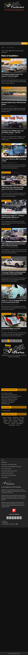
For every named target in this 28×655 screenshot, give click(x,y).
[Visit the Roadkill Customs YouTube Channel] (20, 518)
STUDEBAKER (19, 423)
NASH (9, 422)
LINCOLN (16, 420)
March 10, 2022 (6, 191)
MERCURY (21, 420)
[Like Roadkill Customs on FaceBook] (8, 518)
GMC (23, 419)
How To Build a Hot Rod (6, 393)
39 (17, 340)
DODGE (10, 419)
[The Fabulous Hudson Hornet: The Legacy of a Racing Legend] (14, 65)
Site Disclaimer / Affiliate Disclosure (9, 524)
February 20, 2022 (6, 247)
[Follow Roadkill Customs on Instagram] (10, 518)
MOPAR (5, 422)
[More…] (12, 83)
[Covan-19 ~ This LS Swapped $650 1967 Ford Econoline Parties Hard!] (14, 292)
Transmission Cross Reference (8, 400)
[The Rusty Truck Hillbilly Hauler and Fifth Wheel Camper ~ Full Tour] (14, 122)
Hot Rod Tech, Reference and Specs (9, 399)
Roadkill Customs (12, 78)
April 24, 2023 (5, 106)
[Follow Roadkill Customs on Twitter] (18, 518)
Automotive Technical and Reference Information (11, 466)
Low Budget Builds (5, 403)
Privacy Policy (5, 522)
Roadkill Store (4, 462)
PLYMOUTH (7, 423)
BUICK (4, 417)
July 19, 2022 (5, 134)
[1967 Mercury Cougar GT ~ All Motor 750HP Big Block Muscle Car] (14, 207)
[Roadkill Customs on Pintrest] (13, 518)
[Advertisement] (14, 27)
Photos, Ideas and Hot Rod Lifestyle (8, 475)
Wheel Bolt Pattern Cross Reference (9, 397)
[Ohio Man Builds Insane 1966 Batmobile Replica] (14, 94)
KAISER (10, 420)
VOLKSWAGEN (12, 425)
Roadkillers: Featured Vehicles (7, 473)
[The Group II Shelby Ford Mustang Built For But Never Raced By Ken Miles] (14, 263)
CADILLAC (9, 417)
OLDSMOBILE (15, 422)
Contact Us (4, 521)
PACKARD (21, 422)
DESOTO (5, 419)
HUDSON (6, 420)
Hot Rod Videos (4, 477)
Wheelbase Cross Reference (7, 402)
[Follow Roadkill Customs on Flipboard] (14, 511)
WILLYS (18, 425)
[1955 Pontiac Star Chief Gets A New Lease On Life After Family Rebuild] (14, 179)
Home (2, 460)
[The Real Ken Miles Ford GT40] (14, 320)
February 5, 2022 (6, 330)
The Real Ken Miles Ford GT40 (10, 329)
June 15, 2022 (5, 162)
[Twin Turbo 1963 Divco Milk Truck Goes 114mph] (14, 150)
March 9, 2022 (5, 219)
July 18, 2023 (5, 78)
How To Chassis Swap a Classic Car (9, 394)
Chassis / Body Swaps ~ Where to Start (9, 471)
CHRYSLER (21, 417)
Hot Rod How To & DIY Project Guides (9, 464)
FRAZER (18, 419)
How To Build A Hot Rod (6, 468)
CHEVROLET (15, 417)
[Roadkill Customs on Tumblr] (15, 518)
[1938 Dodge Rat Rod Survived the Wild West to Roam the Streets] (14, 235)
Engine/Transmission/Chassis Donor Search (11, 396)
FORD (14, 419)
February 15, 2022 (6, 275)
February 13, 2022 (6, 304)
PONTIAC (13, 423)
